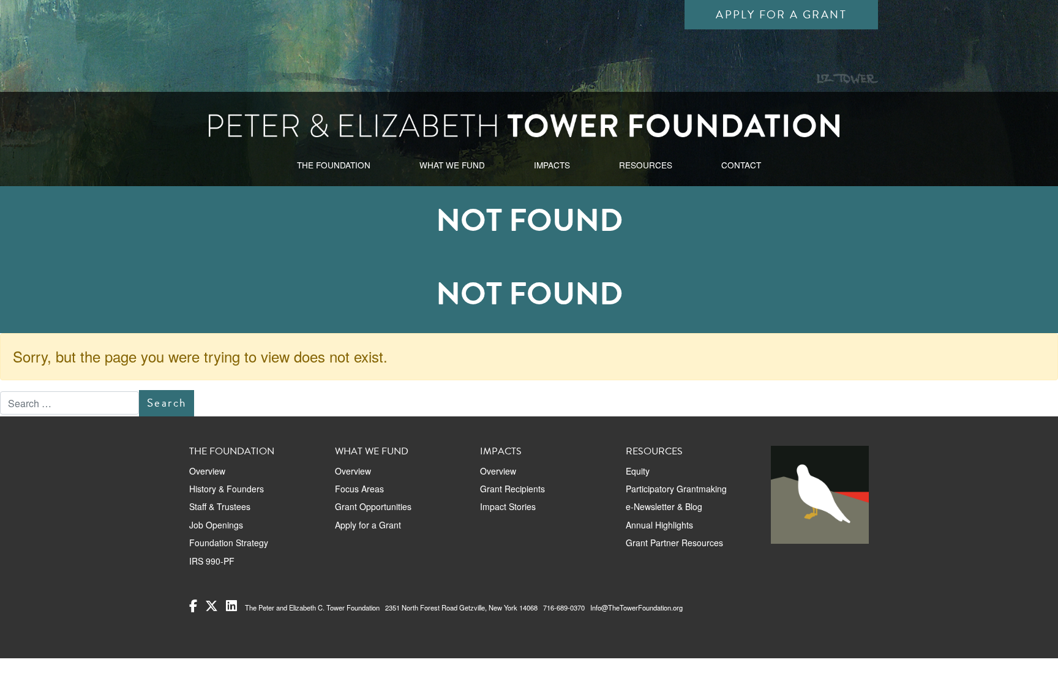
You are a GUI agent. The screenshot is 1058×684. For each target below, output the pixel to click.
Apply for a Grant (781, 14)
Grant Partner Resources (674, 542)
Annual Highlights (659, 525)
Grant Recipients (512, 489)
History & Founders (226, 489)
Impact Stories (508, 506)
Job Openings (216, 525)
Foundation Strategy (228, 542)
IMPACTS (552, 165)
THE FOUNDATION (333, 165)
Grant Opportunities (373, 506)
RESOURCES (645, 165)
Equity (638, 471)
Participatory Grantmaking (676, 489)
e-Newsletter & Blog (664, 506)
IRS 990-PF (211, 561)
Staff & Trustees (219, 506)
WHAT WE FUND (452, 165)
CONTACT (741, 165)
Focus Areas (359, 489)
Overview (207, 471)
